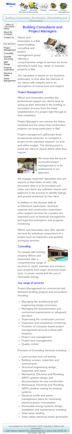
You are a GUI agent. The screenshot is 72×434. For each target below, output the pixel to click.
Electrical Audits (8, 74)
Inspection (53, 10)
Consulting (8, 53)
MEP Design (7, 63)
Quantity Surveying (33, 11)
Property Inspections (9, 68)
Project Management (24, 11)
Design (44, 10)
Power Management (10, 79)
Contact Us (9, 37)
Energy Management (64, 11)
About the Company (8, 33)
